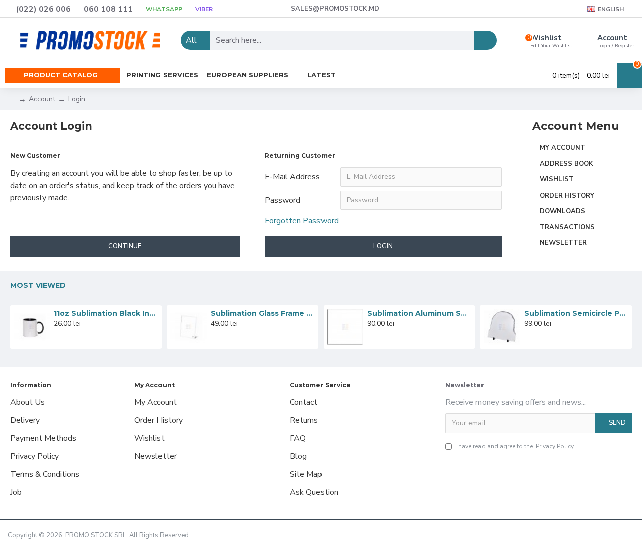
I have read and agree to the (514, 446)
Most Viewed (38, 285)
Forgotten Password (302, 220)
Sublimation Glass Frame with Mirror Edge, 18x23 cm (263, 313)
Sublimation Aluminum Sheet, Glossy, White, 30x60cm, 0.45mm (419, 313)
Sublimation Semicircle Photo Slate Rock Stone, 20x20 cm (576, 313)
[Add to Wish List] (71, 334)
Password (282, 200)
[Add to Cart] (56, 334)
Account (42, 99)
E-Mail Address (292, 176)
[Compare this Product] (85, 334)
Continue (124, 246)
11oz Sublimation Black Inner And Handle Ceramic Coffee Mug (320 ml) (106, 313)
